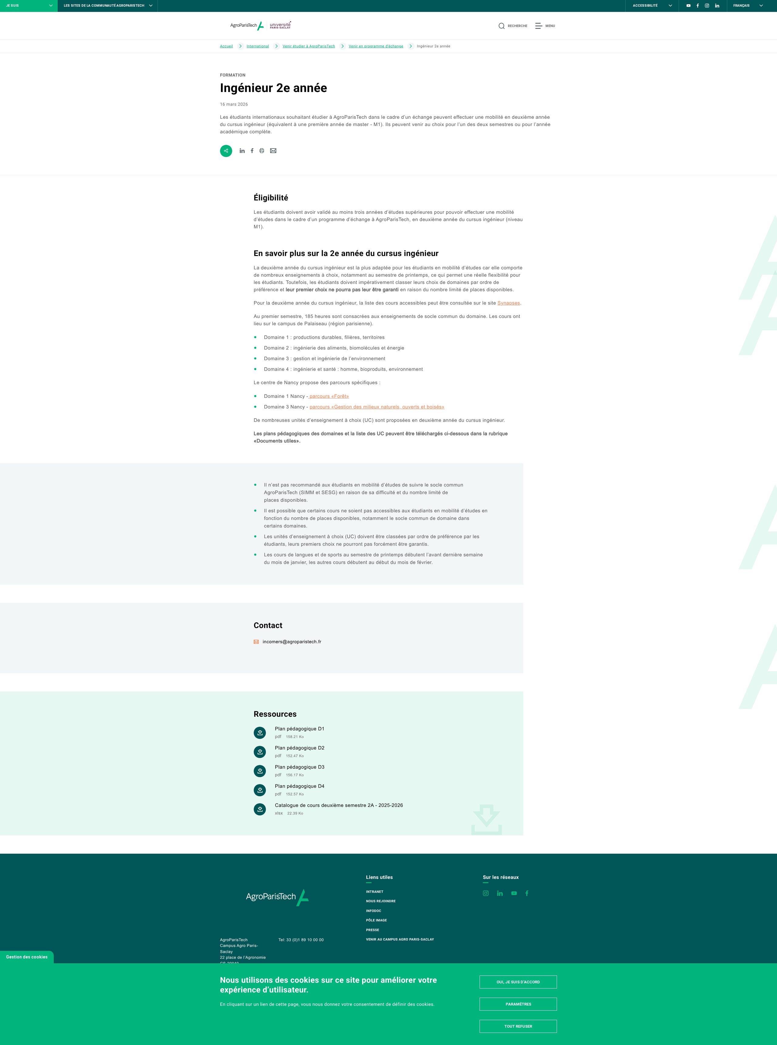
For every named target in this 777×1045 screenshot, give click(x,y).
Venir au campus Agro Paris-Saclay (400, 939)
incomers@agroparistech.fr (292, 641)
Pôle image (376, 920)
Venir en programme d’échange (376, 46)
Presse (372, 930)
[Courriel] (273, 151)
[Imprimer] (262, 151)
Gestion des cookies (27, 957)
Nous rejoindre (380, 901)
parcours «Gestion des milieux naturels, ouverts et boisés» (377, 407)
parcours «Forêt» (328, 396)
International (258, 46)
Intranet (374, 892)
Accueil (226, 46)
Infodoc (373, 911)
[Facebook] (252, 151)
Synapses (508, 303)
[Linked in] (242, 151)
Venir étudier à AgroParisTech (309, 46)
